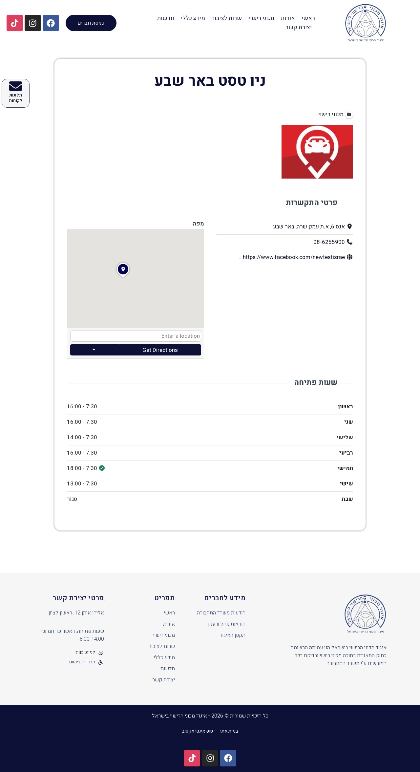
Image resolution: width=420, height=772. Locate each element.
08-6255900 (329, 242)
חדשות (165, 18)
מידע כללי (193, 18)
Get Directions (160, 350)
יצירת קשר (298, 27)
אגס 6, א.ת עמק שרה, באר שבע (309, 227)
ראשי (308, 18)
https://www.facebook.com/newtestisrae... (292, 257)
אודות (288, 18)
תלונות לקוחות (15, 98)
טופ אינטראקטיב (197, 731)
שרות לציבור (227, 18)
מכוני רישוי (261, 18)
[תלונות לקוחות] (15, 86)
